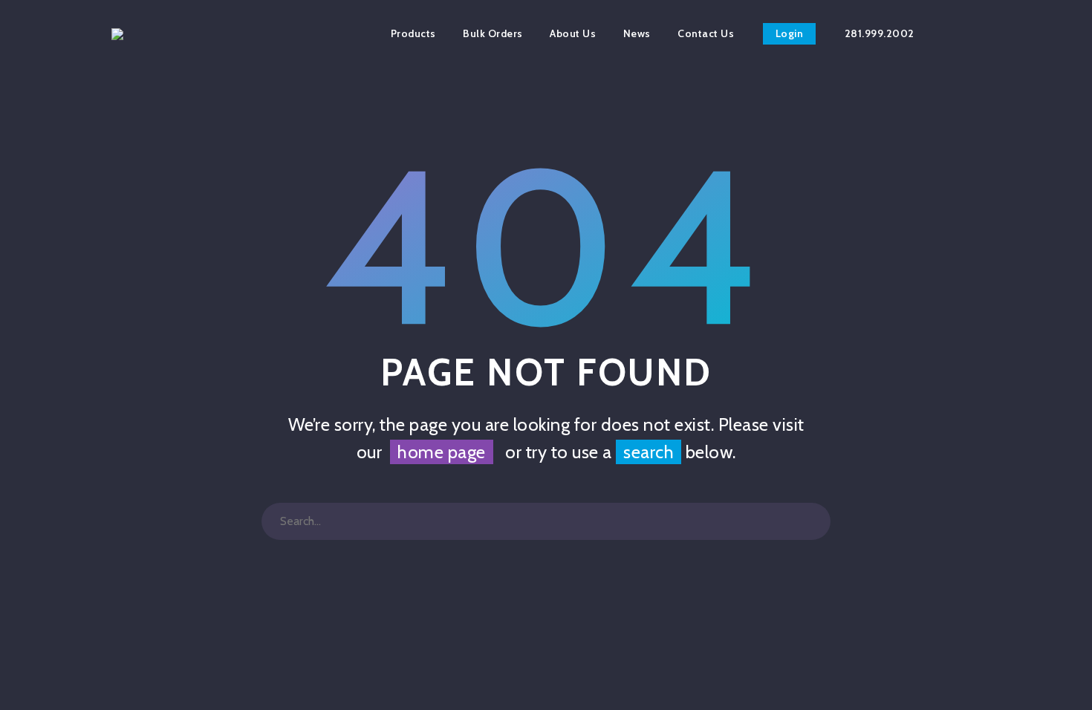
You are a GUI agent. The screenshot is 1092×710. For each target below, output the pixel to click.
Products (413, 33)
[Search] (812, 521)
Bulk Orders (493, 33)
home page (441, 452)
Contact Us (705, 33)
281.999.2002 (879, 33)
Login (790, 33)
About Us (573, 33)
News (637, 33)
